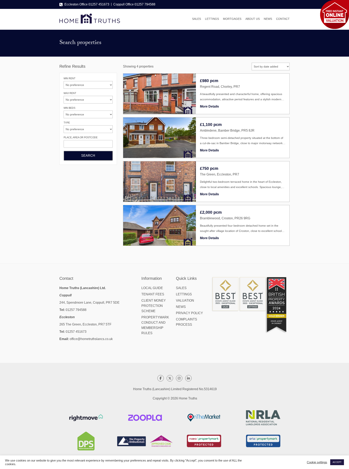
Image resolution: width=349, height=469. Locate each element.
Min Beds (69, 108)
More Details (209, 106)
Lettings (212, 18)
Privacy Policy (189, 313)
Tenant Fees (152, 294)
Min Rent (69, 78)
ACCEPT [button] (337, 462)
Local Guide (152, 288)
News (268, 18)
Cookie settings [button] (317, 462)
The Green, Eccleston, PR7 (219, 174)
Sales (196, 18)
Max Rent (70, 93)
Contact (283, 18)
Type (67, 122)
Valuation (185, 300)
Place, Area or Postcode (81, 137)
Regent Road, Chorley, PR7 (220, 86)
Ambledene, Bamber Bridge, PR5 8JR (227, 130)
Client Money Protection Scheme (153, 306)
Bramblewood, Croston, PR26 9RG (225, 218)
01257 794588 (76, 310)
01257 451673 (76, 331)
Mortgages (232, 18)
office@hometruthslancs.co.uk (91, 339)
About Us (252, 18)
